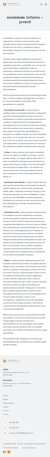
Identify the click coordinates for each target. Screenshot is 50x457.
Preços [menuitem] (5, 414)
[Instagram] (9, 452)
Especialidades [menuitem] (8, 403)
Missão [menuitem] (5, 396)
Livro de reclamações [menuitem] (29, 448)
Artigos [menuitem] (5, 407)
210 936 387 (14, 427)
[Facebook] (4, 452)
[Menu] (46, 4)
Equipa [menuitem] (5, 399)
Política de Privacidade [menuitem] (10, 448)
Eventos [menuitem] (6, 411)
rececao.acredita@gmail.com (21, 433)
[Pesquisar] (41, 4)
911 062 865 (14, 422)
